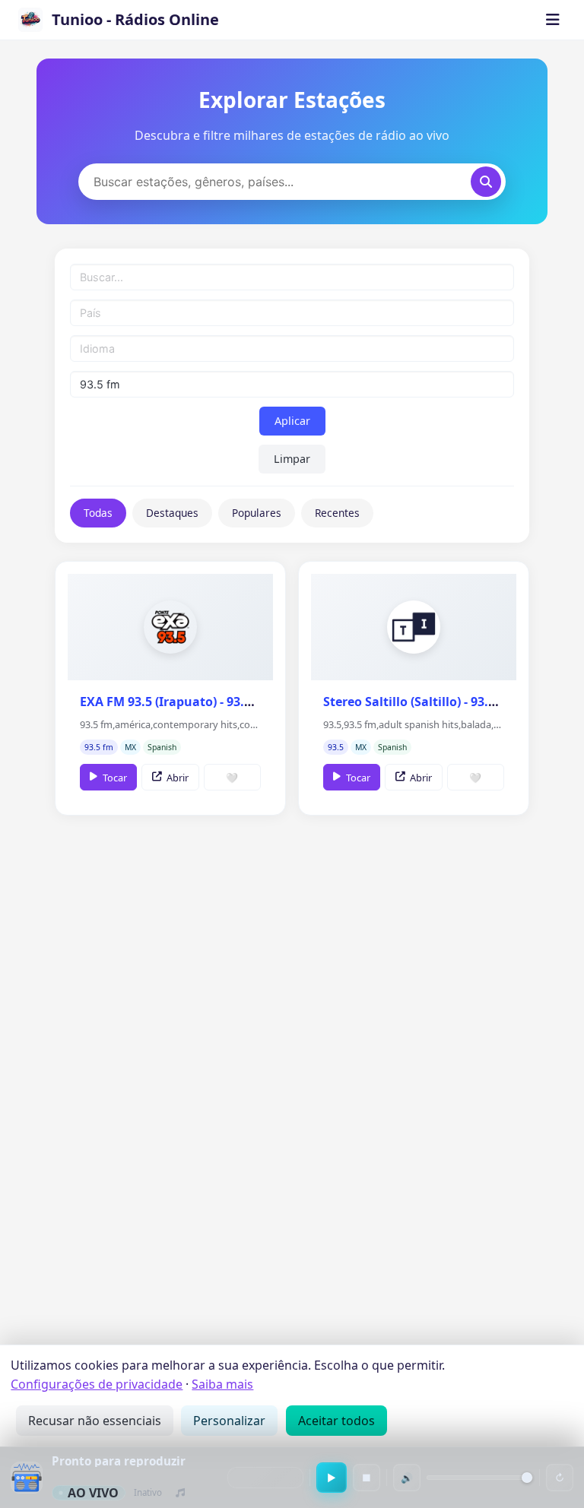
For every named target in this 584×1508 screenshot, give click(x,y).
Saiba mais (222, 1384)
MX (130, 747)
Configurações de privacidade (96, 1384)
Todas (98, 512)
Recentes (337, 512)
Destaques (172, 512)
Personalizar (229, 1420)
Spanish (162, 747)
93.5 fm (98, 747)
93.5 (336, 747)
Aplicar (292, 420)
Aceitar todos (336, 1420)
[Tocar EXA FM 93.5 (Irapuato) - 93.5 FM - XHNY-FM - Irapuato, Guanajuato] (170, 627)
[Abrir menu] (553, 19)
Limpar (292, 458)
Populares (256, 512)
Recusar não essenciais (94, 1420)
